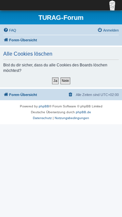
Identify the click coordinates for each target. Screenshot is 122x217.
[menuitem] (9, 30)
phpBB (44, 106)
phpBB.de (83, 112)
